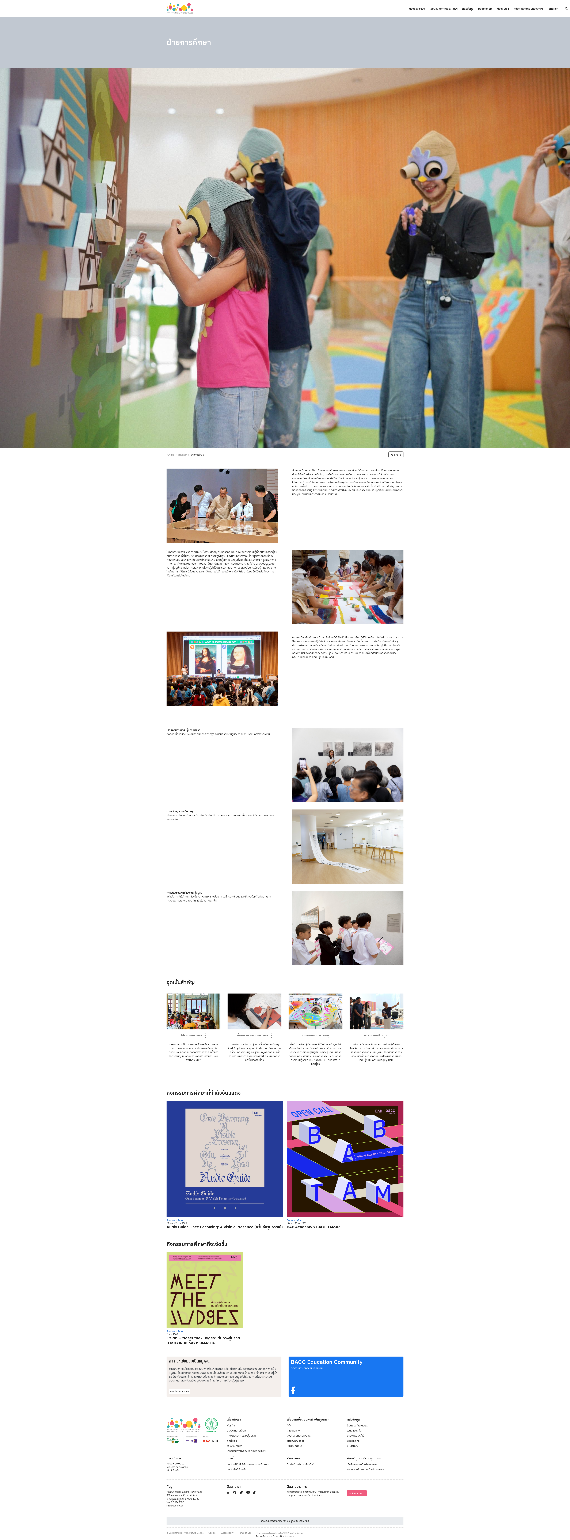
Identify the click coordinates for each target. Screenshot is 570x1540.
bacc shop (485, 8)
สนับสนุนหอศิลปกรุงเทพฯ (528, 8)
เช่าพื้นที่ (232, 1458)
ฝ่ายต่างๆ (182, 454)
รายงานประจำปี (356, 1435)
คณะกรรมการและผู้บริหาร (241, 1435)
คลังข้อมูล (468, 8)
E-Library (352, 1445)
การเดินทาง (293, 1430)
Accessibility (227, 1533)
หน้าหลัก (170, 454)
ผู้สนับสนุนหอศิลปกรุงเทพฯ (362, 1464)
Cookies (212, 1533)
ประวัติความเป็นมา (237, 1430)
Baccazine (353, 1440)
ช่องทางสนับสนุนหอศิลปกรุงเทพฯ (365, 1469)
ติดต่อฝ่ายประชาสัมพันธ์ (300, 1464)
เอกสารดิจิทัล (354, 1430)
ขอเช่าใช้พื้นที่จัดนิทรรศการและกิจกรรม (248, 1464)
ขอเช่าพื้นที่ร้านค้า (236, 1469)
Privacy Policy (262, 1536)
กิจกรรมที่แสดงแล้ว (358, 1425)
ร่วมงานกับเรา (235, 1445)
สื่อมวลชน (293, 1458)
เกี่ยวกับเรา (502, 8)
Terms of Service (280, 1536)
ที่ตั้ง (289, 1425)
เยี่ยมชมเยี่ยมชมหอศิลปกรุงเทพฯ (308, 1419)
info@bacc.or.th (175, 1505)
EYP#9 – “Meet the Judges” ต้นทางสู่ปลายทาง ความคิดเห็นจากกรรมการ (203, 1340)
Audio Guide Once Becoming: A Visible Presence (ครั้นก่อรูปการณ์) (225, 1227)
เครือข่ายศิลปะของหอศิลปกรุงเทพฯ (246, 1450)
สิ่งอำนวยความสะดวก (299, 1435)
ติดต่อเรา (232, 1440)
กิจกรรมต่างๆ (417, 8)
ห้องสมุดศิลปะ (294, 1445)
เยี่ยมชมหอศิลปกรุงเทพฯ (444, 8)
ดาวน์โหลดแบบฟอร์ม (179, 1391)
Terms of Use (244, 1533)
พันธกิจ (231, 1425)
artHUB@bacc (295, 1440)
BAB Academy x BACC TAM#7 (313, 1227)
